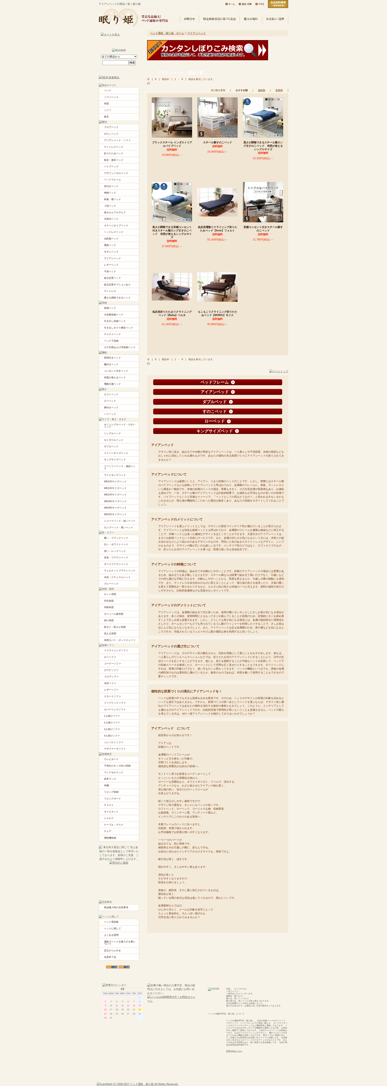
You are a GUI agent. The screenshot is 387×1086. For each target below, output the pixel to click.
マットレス (110, 291)
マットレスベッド (113, 147)
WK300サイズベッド (115, 514)
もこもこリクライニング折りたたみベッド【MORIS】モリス (217, 313)
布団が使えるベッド (115, 377)
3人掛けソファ (112, 729)
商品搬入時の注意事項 (116, 907)
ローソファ (110, 657)
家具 (106, 116)
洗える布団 (110, 633)
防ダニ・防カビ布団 (115, 627)
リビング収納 (111, 792)
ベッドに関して (112, 928)
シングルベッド (112, 433)
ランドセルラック (113, 772)
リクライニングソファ (116, 650)
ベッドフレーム (112, 179)
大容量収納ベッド (113, 314)
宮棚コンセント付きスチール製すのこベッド (263, 229)
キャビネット (111, 811)
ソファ (107, 110)
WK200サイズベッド (115, 481)
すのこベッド (111, 134)
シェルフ (109, 818)
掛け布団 (109, 620)
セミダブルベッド (113, 440)
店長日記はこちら (234, 1051)
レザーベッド (111, 265)
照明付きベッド (112, 358)
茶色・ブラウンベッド (116, 557)
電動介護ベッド (112, 384)
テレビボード (111, 759)
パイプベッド (111, 166)
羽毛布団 (109, 601)
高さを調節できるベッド (117, 297)
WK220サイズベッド (115, 488)
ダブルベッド (111, 446)
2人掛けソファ (112, 722)
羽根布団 (109, 607)
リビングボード (112, 798)
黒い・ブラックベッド (116, 538)
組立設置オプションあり (117, 284)
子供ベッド (110, 271)
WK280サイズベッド (115, 508)
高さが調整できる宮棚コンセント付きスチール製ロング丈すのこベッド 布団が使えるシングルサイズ (172, 232)
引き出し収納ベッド (115, 321)
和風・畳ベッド (112, 199)
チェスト (109, 805)
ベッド (107, 90)
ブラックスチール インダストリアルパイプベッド (172, 144)
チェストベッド (112, 334)
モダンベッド (111, 252)
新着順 (279, 90)
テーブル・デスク (113, 825)
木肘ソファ (110, 683)
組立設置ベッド (112, 278)
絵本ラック (110, 779)
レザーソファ (111, 690)
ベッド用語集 (111, 922)
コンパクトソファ (113, 742)
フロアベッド (111, 127)
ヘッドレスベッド (113, 232)
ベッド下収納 (111, 341)
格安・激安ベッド (113, 160)
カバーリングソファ (115, 709)
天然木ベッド (111, 219)
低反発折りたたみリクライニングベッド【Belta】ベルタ (172, 313)
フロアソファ (111, 676)
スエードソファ (112, 696)
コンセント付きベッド (116, 371)
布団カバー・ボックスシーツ (119, 640)
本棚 (106, 785)
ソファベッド (111, 97)
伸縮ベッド (110, 192)
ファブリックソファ (115, 703)
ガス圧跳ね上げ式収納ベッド (119, 347)
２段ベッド (110, 206)
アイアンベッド (196, 33)
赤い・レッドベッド (115, 551)
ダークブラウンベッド (116, 564)
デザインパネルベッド (116, 173)
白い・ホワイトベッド (116, 544)
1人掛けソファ (112, 716)
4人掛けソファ (112, 735)
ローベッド (110, 401)
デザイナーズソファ (115, 749)
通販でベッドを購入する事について (119, 942)
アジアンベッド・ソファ (117, 140)
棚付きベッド (111, 364)
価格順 (261, 90)
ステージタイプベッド (116, 225)
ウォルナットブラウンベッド (119, 570)
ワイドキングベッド (115, 475)
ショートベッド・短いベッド (119, 521)
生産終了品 (110, 957)
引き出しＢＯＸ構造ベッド (118, 328)
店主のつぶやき (112, 950)
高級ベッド (110, 245)
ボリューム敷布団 (113, 614)
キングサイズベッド (115, 459)
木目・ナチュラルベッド (117, 577)
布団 (106, 103)
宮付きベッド (111, 186)
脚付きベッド (111, 407)
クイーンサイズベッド (116, 453)
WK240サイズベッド (115, 494)
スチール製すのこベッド (219, 142)
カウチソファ (111, 670)
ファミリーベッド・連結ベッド (119, 467)
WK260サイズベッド (115, 501)
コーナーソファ (112, 663)
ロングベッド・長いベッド (118, 527)
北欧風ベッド (111, 238)
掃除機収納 (110, 838)
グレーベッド (111, 584)
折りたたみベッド (113, 153)
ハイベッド (110, 414)
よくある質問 (111, 935)
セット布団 (110, 594)
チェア (107, 831)
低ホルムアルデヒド (115, 212)
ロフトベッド (111, 394)
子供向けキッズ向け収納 (117, 766)
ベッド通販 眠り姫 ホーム (167, 33)
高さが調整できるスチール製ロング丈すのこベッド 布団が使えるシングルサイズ (263, 146)
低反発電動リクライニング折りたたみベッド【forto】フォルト (218, 229)
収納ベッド (110, 308)
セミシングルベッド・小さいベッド (119, 425)
